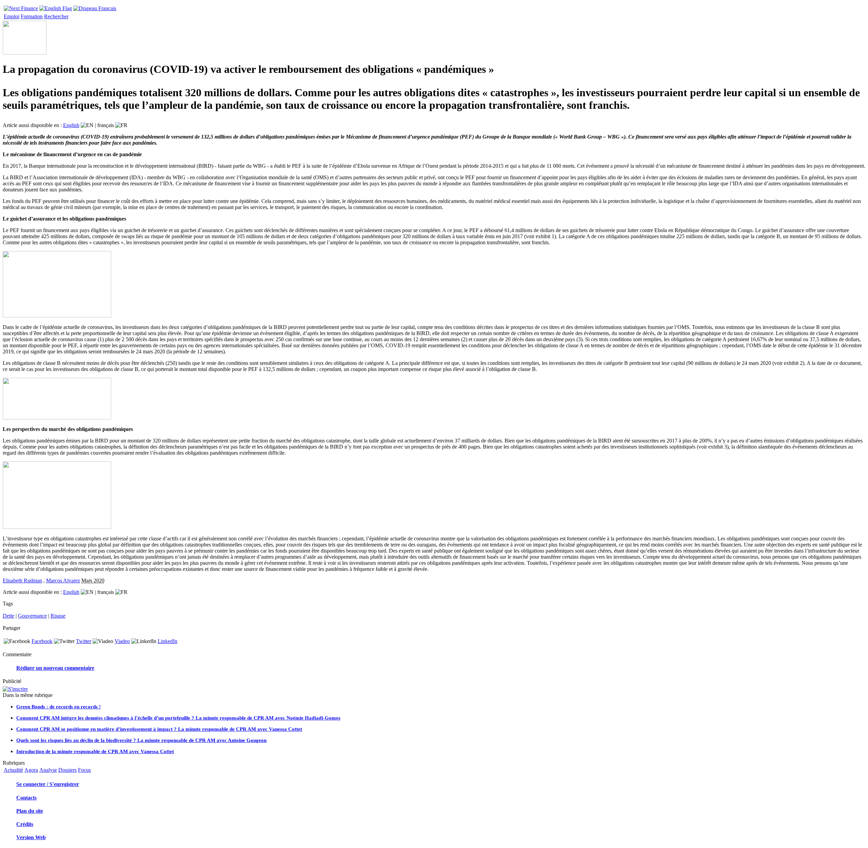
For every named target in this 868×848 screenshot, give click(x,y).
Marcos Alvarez (63, 580)
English (71, 125)
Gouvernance (32, 616)
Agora (31, 770)
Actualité (13, 770)
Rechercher (56, 16)
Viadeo (122, 641)
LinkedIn (167, 641)
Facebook (42, 641)
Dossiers (67, 770)
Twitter (83, 641)
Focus (84, 770)
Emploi (11, 16)
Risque (58, 616)
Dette (8, 616)
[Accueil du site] (21, 6)
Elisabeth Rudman (22, 580)
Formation (32, 16)
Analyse (48, 770)
